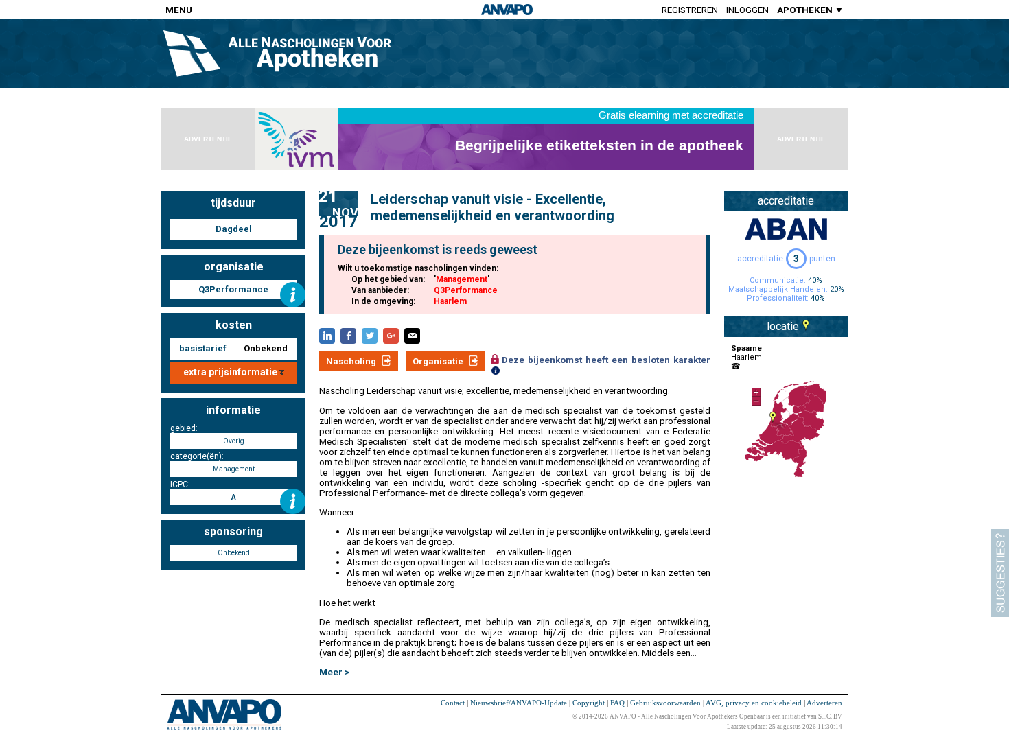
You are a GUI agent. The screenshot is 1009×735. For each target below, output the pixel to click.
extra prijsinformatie (231, 371)
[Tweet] (370, 336)
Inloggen (747, 10)
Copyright (588, 703)
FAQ (617, 703)
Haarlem (450, 301)
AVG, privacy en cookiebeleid (754, 703)
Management (461, 279)
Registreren (690, 10)
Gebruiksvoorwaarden (665, 703)
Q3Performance (466, 290)
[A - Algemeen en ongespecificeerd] (292, 501)
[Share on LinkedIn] (327, 336)
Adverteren (824, 703)
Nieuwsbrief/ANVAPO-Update (518, 703)
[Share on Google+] (391, 336)
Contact (453, 703)
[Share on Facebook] (348, 336)
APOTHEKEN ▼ (810, 10)
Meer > (334, 672)
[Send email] (412, 336)
